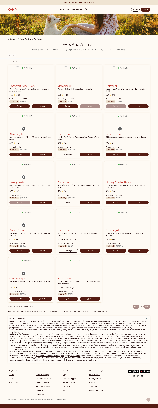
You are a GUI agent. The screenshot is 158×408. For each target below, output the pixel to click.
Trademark (93, 386)
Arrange (69, 154)
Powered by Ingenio (96, 390)
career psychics (97, 358)
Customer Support (69, 379)
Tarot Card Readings (43, 386)
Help (64, 375)
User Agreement (95, 379)
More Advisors (41, 394)
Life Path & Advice (42, 382)
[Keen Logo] (12, 9)
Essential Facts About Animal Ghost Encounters (83, 353)
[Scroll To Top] (148, 400)
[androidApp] (145, 372)
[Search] (86, 9)
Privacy (92, 382)
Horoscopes (13, 382)
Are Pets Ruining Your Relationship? (119, 353)
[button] (146, 319)
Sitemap (66, 390)
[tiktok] (138, 376)
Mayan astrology (51, 360)
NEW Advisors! (41, 390)
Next (147, 306)
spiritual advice (74, 356)
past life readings (74, 358)
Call (21, 106)
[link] (23, 129)
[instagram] (129, 376)
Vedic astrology (63, 360)
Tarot (62, 356)
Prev (136, 306)
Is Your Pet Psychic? (43, 353)
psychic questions (113, 358)
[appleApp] (133, 372)
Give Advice (67, 386)
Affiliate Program (69, 382)
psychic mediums (57, 358)
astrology (39, 356)
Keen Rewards (77, 9)
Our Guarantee (94, 375)
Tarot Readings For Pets (26, 353)
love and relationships (51, 356)
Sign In (135, 9)
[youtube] (142, 376)
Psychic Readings (42, 375)
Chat (43, 106)
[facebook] (133, 376)
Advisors (63, 9)
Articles (12, 379)
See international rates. (102, 311)
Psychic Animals (58, 353)
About (11, 375)
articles (62, 351)
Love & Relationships (43, 379)
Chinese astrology (80, 360)
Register (146, 9)
